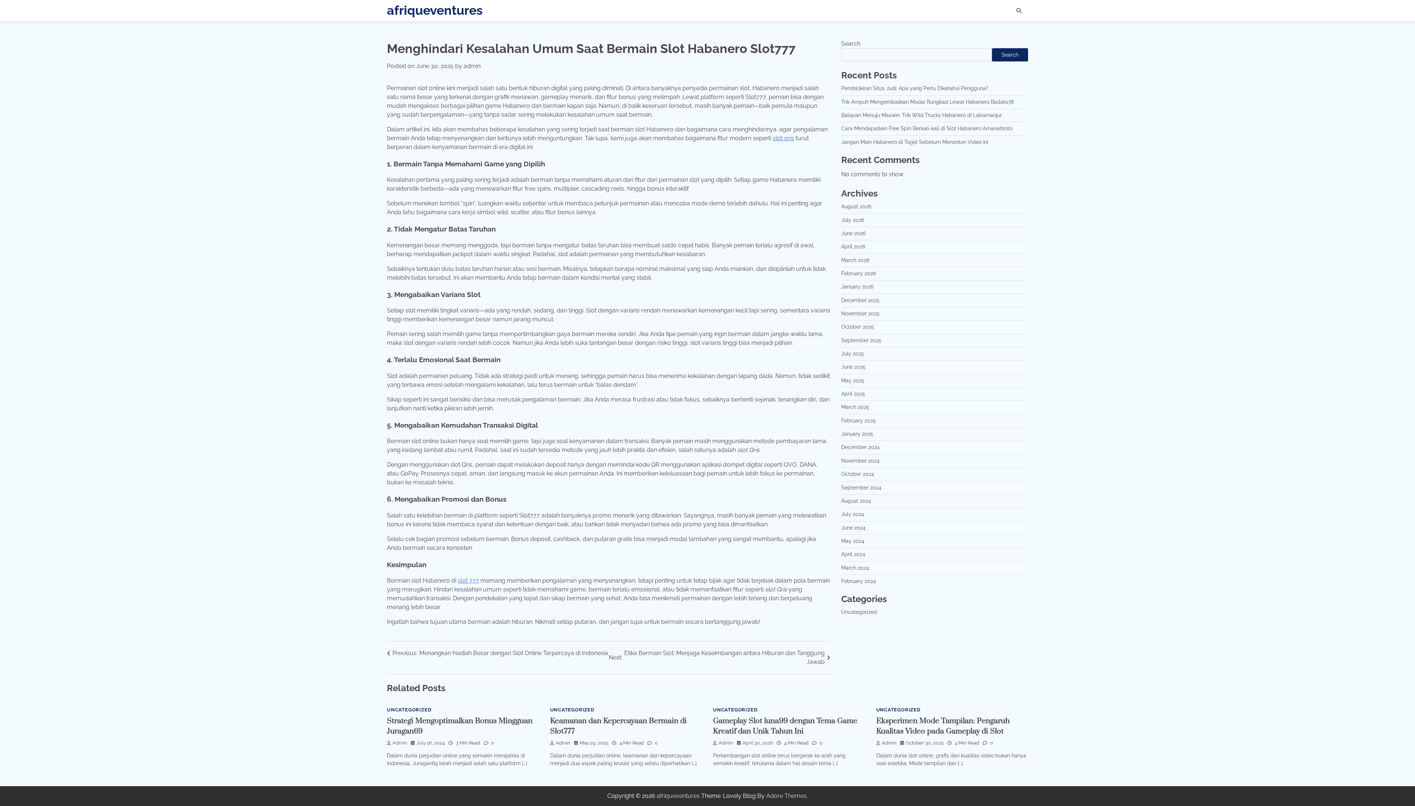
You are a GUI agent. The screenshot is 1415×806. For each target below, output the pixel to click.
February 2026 (858, 273)
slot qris (783, 138)
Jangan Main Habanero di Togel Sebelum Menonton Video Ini (914, 142)
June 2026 (853, 233)
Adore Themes (786, 795)
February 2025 (858, 421)
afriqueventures (435, 10)
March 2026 (855, 260)
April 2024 (853, 554)
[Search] (1018, 10)
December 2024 (860, 447)
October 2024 (857, 474)
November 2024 (860, 461)
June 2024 (853, 528)
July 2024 (852, 514)
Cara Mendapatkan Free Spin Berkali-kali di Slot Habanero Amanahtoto (926, 128)
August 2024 (856, 501)
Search (850, 43)
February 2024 (858, 581)
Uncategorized (859, 612)
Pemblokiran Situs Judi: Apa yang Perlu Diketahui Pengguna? (914, 88)
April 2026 (853, 247)
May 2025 (852, 380)
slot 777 (468, 580)
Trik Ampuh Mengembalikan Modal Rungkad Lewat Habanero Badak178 (927, 102)
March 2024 (855, 568)
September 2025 (861, 340)
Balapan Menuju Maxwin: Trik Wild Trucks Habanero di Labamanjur (921, 115)
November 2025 (860, 314)
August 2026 (856, 206)
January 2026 (857, 287)
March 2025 (855, 407)
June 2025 (853, 367)
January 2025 (857, 434)
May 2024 (852, 541)
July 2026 (852, 220)
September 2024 (861, 488)
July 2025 (852, 354)
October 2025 (857, 327)
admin (472, 66)
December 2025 (860, 300)
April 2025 (853, 394)
